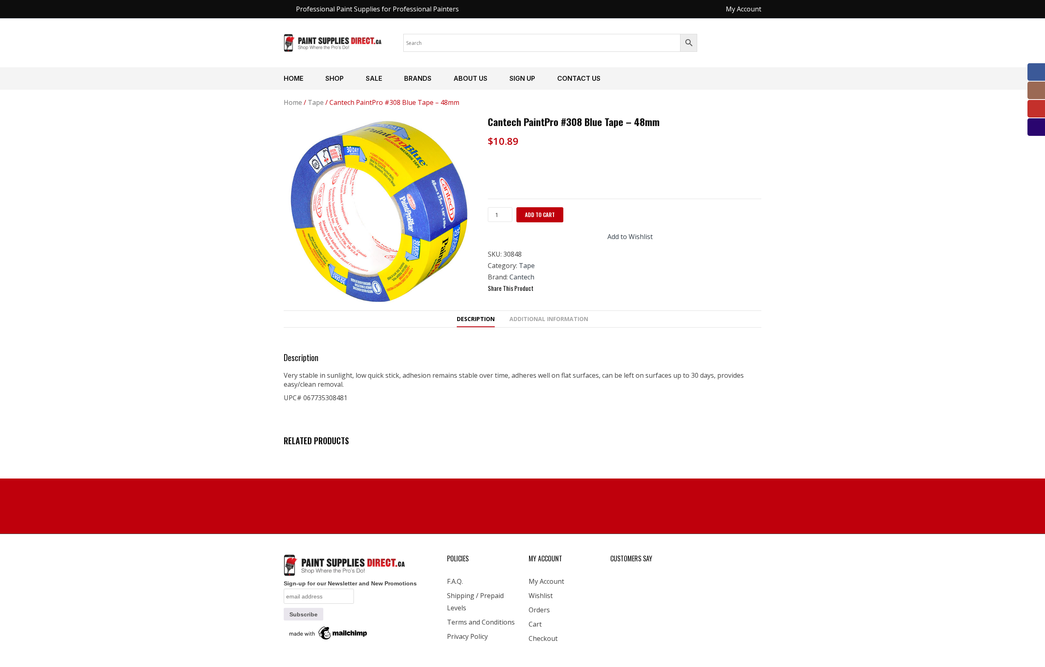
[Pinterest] (573, 288)
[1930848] (380, 211)
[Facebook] (543, 288)
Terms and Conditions (481, 622)
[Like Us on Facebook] (1036, 72)
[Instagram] (1036, 90)
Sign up (522, 78)
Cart (535, 624)
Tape (316, 102)
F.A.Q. (455, 581)
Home (293, 78)
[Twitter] (558, 288)
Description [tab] (476, 319)
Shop (334, 78)
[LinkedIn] (587, 288)
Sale (374, 78)
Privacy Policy (467, 636)
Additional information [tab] (548, 319)
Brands (417, 78)
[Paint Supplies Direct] (333, 42)
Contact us (578, 78)
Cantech (521, 277)
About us (470, 78)
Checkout (543, 638)
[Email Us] (1036, 127)
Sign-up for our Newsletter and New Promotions (350, 583)
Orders (539, 609)
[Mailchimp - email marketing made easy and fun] (329, 632)
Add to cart (540, 215)
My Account (546, 581)
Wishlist (541, 595)
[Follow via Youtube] (1036, 108)
